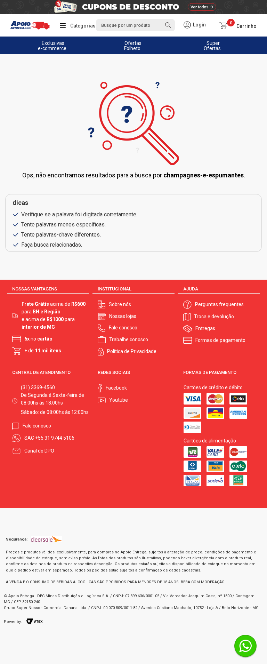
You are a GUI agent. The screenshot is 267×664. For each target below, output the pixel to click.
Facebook (116, 388)
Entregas (205, 328)
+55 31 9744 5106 (54, 438)
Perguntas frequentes (219, 304)
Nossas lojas (122, 316)
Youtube (118, 400)
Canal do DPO (39, 451)
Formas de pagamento (220, 340)
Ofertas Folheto (133, 45)
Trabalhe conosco (128, 339)
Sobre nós (120, 304)
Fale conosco (123, 327)
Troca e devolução (214, 316)
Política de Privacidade (131, 351)
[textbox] (135, 25)
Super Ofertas (212, 45)
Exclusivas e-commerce (52, 45)
